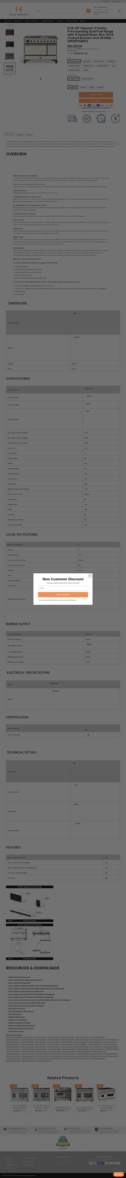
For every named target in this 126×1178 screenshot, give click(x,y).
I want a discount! (63, 594)
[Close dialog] (90, 576)
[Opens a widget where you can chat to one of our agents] (118, 1174)
